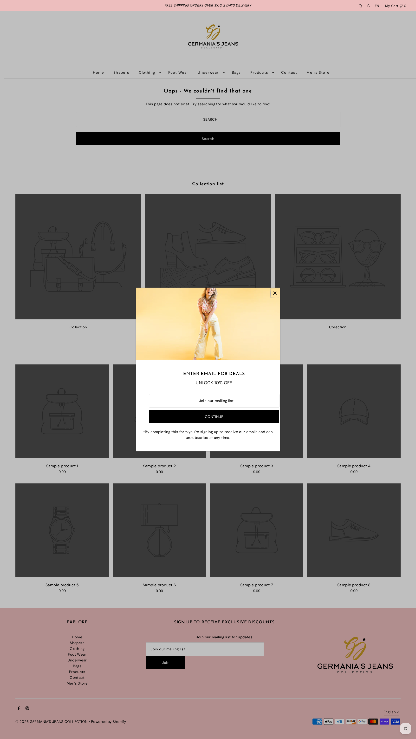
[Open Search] (360, 5)
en (377, 6)
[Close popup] (275, 293)
